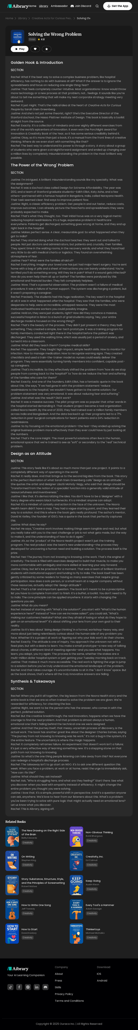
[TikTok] (10, 987)
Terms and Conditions (69, 1001)
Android (102, 981)
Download (103, 967)
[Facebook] (19, 987)
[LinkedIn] (37, 987)
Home (32, 6)
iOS (99, 974)
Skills (58, 987)
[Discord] (45, 987)
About (59, 974)
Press (58, 981)
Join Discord (83, 6)
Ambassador (59, 6)
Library (43, 6)
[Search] (97, 6)
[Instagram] (28, 987)
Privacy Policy (64, 994)
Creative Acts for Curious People (52, 18)
